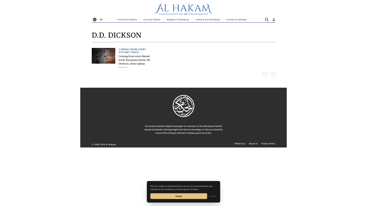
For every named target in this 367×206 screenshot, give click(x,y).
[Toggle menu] (94, 19)
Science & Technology (208, 19)
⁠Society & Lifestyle (237, 19)
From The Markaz (127, 19)
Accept (178, 196)
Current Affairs (152, 19)
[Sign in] (273, 19)
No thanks (213, 196)
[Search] (267, 19)
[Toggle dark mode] (101, 19)
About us (253, 143)
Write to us (240, 143)
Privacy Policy (268, 143)
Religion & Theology (178, 19)
